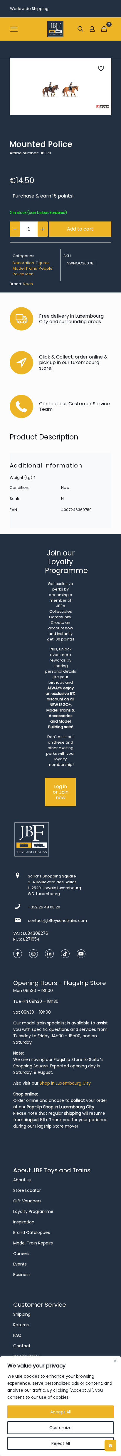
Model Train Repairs (33, 1243)
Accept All (60, 1412)
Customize (60, 1428)
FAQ (17, 1335)
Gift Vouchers (27, 1201)
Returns (21, 1325)
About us (22, 1180)
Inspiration (23, 1222)
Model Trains (25, 268)
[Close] (114, 1361)
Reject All (60, 1443)
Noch (28, 284)
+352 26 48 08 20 (44, 907)
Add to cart (80, 229)
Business (22, 1274)
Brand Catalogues (31, 1232)
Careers (21, 1253)
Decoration (23, 263)
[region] (60, 1406)
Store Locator (27, 1190)
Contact (22, 1346)
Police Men (23, 274)
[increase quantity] (43, 229)
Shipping (22, 1314)
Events (20, 1264)
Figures (43, 263)
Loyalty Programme (33, 1211)
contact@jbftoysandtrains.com (57, 920)
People (46, 268)
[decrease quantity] (15, 229)
